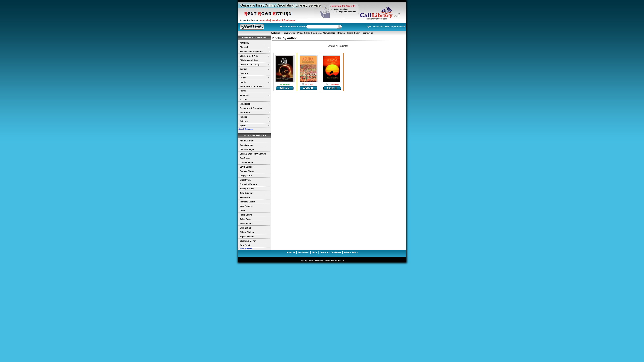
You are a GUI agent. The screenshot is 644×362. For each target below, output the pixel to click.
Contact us (368, 33)
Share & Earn (353, 33)
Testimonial (303, 252)
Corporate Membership (324, 33)
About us (290, 252)
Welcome (275, 33)
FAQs (314, 252)
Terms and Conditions (330, 252)
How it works (289, 33)
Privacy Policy (351, 252)
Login (368, 26)
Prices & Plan (303, 33)
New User (378, 26)
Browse (341, 33)
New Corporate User (395, 26)
